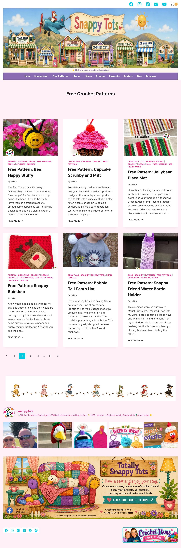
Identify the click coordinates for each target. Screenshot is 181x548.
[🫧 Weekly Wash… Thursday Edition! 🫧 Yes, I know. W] (125, 444)
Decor (32, 161)
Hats (109, 275)
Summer (31, 164)
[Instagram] (139, 4)
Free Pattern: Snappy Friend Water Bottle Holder (148, 289)
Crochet (22, 161)
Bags (130, 275)
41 (50, 355)
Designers (151, 76)
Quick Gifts (134, 278)
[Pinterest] (148, 4)
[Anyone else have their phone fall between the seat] (90, 444)
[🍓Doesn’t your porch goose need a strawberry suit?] (55, 444)
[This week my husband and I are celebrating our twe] (20, 444)
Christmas (133, 161)
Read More (15, 221)
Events (100, 76)
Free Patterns (60, 76)
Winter (24, 280)
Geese (76, 76)
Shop (88, 76)
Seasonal (14, 280)
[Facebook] (131, 4)
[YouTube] (164, 4)
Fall (148, 164)
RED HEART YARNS (44, 278)
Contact (128, 76)
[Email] (156, 4)
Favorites (13, 278)
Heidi (13, 181)
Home (27, 76)
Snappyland (40, 76)
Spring (11, 164)
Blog (139, 76)
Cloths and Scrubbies (79, 161)
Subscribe (114, 76)
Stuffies (20, 164)
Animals (12, 161)
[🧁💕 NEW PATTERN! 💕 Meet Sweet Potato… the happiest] (161, 444)
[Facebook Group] (36, 530)
